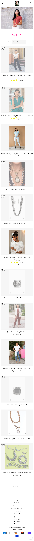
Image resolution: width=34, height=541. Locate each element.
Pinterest (17, 519)
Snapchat (17, 524)
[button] (15, 80)
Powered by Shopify (17, 529)
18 (19, 486)
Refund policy (17, 513)
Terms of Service (17, 511)
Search (17, 498)
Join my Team (17, 505)
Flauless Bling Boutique (19, 527)
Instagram (17, 521)
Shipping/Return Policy (17, 508)
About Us (17, 500)
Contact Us (17, 502)
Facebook (17, 517)
